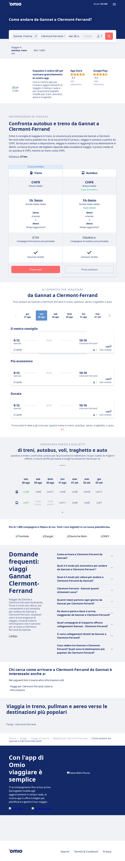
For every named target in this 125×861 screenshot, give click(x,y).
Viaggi (23, 738)
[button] (74, 36)
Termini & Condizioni (86, 851)
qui (62, 429)
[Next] (109, 315)
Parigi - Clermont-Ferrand (21, 724)
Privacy (107, 851)
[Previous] (16, 480)
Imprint (65, 851)
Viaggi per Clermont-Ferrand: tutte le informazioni (31, 688)
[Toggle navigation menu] (114, 4)
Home (12, 738)
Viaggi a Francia (40, 738)
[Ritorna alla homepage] (15, 4)
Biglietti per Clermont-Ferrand (70, 738)
